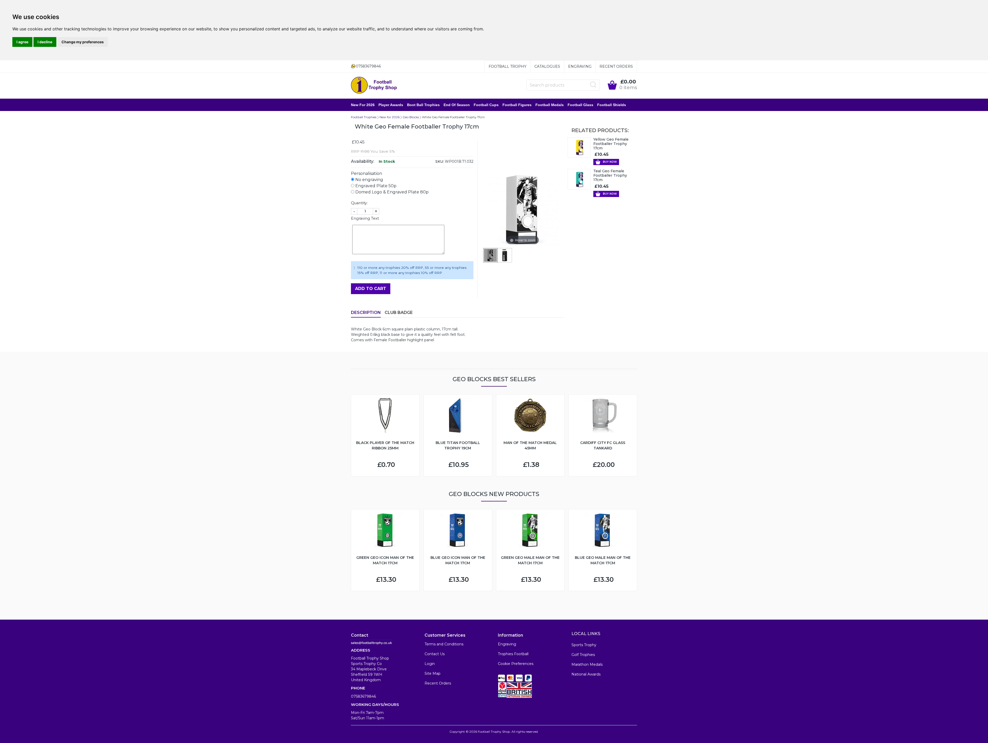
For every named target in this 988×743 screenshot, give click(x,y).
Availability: (362, 161)
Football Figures (517, 105)
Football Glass (580, 105)
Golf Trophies (583, 654)
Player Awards (390, 105)
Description (366, 312)
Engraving (580, 66)
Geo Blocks (411, 117)
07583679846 (363, 696)
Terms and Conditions (444, 644)
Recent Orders (616, 66)
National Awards (586, 674)
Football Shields (611, 105)
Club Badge (399, 312)
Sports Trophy (583, 645)
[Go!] (593, 85)
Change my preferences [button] (82, 42)
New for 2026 (363, 105)
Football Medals (549, 105)
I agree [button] (22, 42)
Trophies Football (513, 654)
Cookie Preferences (515, 663)
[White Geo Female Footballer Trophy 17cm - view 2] (505, 255)
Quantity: (359, 203)
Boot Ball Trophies (423, 105)
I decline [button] (45, 42)
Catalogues (547, 66)
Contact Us (435, 654)
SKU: (439, 161)
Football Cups (486, 105)
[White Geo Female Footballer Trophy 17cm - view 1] (490, 255)
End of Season (457, 105)
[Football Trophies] (374, 85)
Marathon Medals (587, 664)
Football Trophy (507, 66)
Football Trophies (363, 117)
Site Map (432, 673)
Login (430, 663)
